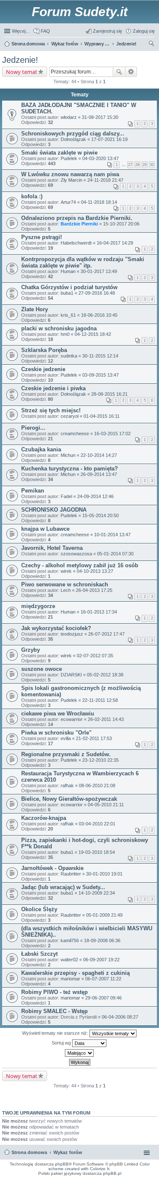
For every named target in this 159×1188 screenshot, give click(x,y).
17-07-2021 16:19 (109, 139)
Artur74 (68, 202)
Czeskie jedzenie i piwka (53, 388)
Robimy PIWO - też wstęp (54, 992)
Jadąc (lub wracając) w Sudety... (63, 887)
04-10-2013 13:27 (95, 571)
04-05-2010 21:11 (106, 804)
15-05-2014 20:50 (100, 515)
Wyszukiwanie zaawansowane (131, 72)
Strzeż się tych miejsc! (51, 410)
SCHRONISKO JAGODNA (53, 510)
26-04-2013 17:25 (94, 590)
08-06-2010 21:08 (97, 785)
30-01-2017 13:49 (99, 271)
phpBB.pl (112, 1173)
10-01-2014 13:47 (112, 534)
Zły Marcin (71, 180)
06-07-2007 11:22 (103, 978)
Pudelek (69, 158)
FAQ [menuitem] (45, 31)
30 (152, 165)
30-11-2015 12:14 (100, 355)
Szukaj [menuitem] (152, 44)
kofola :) (31, 196)
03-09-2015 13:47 (100, 374)
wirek (66, 571)
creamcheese (75, 433)
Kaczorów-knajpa (43, 818)
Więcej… (21, 31)
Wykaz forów (67, 1152)
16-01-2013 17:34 (99, 611)
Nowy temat (21, 72)
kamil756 (70, 940)
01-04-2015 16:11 (102, 416)
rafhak (67, 785)
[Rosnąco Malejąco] (79, 1053)
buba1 (67, 293)
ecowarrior (72, 719)
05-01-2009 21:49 (104, 915)
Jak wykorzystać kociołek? (56, 628)
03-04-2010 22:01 (97, 823)
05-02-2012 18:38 (105, 674)
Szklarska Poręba (44, 350)
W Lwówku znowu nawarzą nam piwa (70, 174)
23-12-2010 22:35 (100, 760)
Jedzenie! (20, 60)
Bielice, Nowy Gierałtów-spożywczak (69, 799)
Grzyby (30, 650)
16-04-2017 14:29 (115, 242)
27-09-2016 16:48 (96, 293)
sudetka (69, 355)
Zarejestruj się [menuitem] (107, 31)
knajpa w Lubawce (45, 529)
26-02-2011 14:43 (106, 719)
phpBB (62, 1164)
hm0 (65, 334)
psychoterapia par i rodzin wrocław (138, 1186)
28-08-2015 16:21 (109, 394)
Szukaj (119, 72)
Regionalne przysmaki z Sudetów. (66, 754)
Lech (66, 590)
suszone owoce (41, 669)
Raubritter (71, 873)
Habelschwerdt (76, 242)
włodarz (69, 117)
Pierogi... (33, 428)
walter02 (69, 959)
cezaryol (69, 416)
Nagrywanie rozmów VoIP (92, 1181)
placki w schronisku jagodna (59, 328)
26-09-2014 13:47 (99, 474)
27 (130, 165)
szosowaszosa (76, 553)
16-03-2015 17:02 (112, 433)
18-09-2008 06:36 (102, 940)
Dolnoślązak (73, 139)
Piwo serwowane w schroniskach (64, 584)
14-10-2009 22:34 (96, 892)
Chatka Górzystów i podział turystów (69, 287)
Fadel (66, 496)
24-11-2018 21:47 (105, 180)
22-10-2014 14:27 (99, 455)
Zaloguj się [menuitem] (144, 31)
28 (137, 165)
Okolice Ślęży (39, 909)
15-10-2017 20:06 (121, 223)
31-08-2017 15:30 (100, 117)
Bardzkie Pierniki (79, 223)
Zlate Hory (34, 309)
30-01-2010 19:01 (104, 873)
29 (144, 165)
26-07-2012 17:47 (106, 633)
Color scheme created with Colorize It (99, 1166)
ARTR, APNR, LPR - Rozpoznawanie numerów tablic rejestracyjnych (46, 1179)
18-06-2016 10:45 (99, 315)
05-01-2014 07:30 (115, 553)
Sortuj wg (62, 1042)
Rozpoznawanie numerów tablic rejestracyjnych (131, 1181)
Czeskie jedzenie (43, 369)
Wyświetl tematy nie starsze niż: (55, 1033)
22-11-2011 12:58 (100, 700)
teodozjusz (72, 633)
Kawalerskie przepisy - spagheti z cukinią (75, 973)
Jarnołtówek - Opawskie (52, 868)
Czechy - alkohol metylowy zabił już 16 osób (79, 565)
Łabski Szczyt (39, 954)
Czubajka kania (41, 449)
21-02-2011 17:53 (94, 738)
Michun (68, 455)
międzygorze (38, 606)
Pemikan (32, 490)
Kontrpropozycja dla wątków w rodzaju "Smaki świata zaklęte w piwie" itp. (82, 262)
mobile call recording (146, 1184)
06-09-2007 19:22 (101, 959)
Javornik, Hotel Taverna (52, 548)
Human (68, 271)
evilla (66, 738)
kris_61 (68, 315)
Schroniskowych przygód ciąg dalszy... (72, 133)
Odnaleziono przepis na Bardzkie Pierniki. (76, 218)
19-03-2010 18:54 (96, 852)
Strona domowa (29, 1152)
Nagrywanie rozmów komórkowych (115, 1184)
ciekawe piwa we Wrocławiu (57, 713)
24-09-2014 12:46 (95, 496)
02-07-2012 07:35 (95, 655)
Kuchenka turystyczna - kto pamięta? (69, 468)
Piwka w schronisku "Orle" (56, 732)
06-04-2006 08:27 (120, 1016)
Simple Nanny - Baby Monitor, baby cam (107, 1179)
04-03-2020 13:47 (100, 158)
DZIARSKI (71, 674)
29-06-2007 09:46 (103, 997)
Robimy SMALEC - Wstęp (54, 1011)
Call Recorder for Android (143, 1179)
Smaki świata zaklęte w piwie (59, 152)
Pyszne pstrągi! (41, 237)
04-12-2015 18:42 (93, 334)
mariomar (70, 978)
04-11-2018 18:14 (99, 202)
